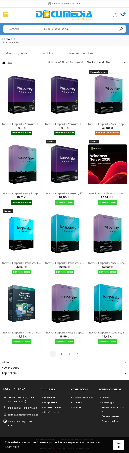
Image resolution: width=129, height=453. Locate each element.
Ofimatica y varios (16, 53)
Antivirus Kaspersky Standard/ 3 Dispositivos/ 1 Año (74, 263)
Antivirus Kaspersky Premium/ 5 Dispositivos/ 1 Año (31, 124)
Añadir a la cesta (18, 118)
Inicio (5, 362)
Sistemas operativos (80, 53)
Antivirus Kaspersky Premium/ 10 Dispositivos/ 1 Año (74, 193)
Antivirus (48, 53)
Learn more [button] (12, 446)
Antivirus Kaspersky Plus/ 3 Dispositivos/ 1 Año (28, 193)
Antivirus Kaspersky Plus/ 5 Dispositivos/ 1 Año (71, 332)
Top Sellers (9, 373)
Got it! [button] (118, 445)
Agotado (104, 118)
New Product (10, 368)
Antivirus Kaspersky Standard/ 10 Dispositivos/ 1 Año (31, 263)
